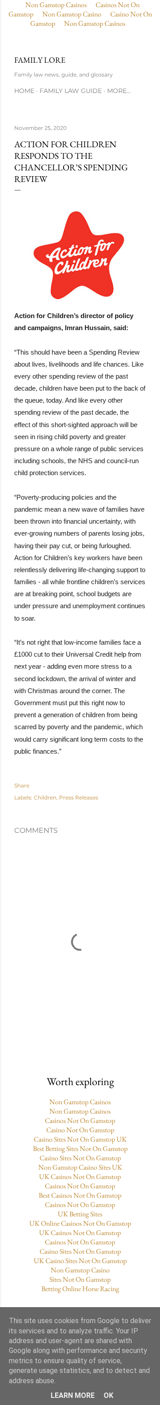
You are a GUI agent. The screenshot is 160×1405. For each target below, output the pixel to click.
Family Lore (39, 60)
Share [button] (21, 785)
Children (45, 797)
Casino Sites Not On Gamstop (80, 1158)
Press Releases (78, 797)
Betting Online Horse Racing (80, 1288)
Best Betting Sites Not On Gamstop (80, 1148)
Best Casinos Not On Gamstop (80, 1195)
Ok (108, 1395)
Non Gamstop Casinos (94, 23)
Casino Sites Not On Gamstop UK (80, 1139)
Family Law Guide (71, 91)
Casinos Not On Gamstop (80, 1120)
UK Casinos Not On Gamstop (80, 1176)
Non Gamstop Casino (71, 14)
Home (24, 91)
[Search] (140, 42)
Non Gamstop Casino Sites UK (80, 1167)
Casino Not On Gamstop (80, 1129)
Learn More (73, 1395)
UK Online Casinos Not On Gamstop (80, 1223)
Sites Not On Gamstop (80, 1279)
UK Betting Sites (80, 1214)
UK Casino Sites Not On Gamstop (80, 1260)
